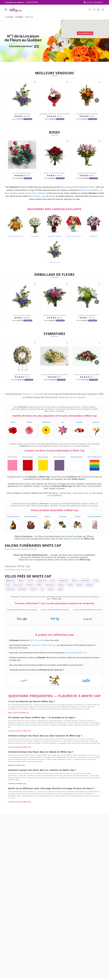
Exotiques (96, 422)
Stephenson (63, 580)
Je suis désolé (96, 493)
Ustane (60, 585)
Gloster (21, 580)
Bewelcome (10, 580)
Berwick (30, 585)
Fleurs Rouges (27, 457)
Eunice (30, 580)
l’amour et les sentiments (35, 193)
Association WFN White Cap (76, 653)
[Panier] (98, 9)
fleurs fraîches (34, 196)
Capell (60, 589)
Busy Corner (18, 585)
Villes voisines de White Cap (18, 712)
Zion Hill (33, 589)
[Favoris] (94, 9)
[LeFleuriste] (15, 9)
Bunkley (89, 585)
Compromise (41, 580)
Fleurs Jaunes (43, 457)
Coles (53, 580)
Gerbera (29, 422)
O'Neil (39, 585)
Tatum (74, 580)
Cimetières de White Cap (17, 783)
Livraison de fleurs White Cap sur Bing (55, 610)
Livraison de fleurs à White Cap (19, 731)
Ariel (8, 585)
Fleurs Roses (12, 457)
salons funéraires (72, 539)
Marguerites (46, 422)
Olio (42, 589)
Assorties (79, 422)
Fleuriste (19, 17)
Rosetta (79, 585)
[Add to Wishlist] (34, 82)
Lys (63, 422)
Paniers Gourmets (30, 516)
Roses (13, 422)
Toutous (78, 516)
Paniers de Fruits (13, 516)
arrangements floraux (86, 187)
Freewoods (22, 589)
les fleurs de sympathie (89, 190)
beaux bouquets (67, 187)
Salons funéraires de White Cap (19, 747)
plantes (52, 196)
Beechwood (50, 585)
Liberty (70, 585)
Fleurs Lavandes (59, 457)
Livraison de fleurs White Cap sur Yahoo (87, 610)
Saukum (51, 589)
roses (44, 196)
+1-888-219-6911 (31, 2)
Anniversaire (65, 493)
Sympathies (55, 495)
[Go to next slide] (97, 100)
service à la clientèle (33, 394)
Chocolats (62, 516)
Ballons (47, 516)
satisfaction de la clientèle (72, 397)
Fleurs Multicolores (94, 457)
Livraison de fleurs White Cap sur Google (22, 610)
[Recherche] (89, 9)
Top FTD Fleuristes (36, 640)
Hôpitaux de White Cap (16, 765)
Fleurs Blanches (76, 457)
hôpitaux (72, 559)
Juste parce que (80, 493)
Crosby (95, 580)
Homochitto (85, 580)
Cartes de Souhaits (95, 516)
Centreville (10, 589)
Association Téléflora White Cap (44, 645)
